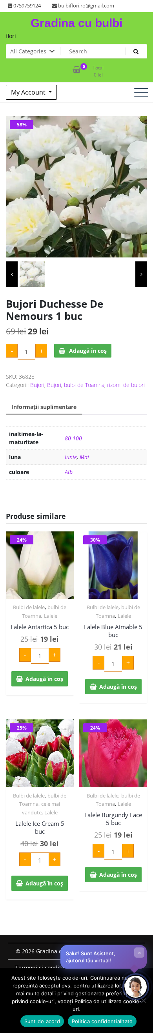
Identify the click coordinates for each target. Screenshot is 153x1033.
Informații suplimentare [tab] (43, 407)
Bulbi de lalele (29, 607)
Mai (84, 457)
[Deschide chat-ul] (136, 987)
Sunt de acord (42, 1021)
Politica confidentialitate (102, 1021)
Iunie (71, 457)
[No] (143, 1000)
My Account (29, 92)
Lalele (50, 615)
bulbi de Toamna (84, 385)
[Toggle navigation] (141, 92)
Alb (69, 472)
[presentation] (12, 274)
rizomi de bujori (126, 385)
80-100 (73, 438)
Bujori (37, 385)
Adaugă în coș (88, 350)
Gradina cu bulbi (76, 22)
